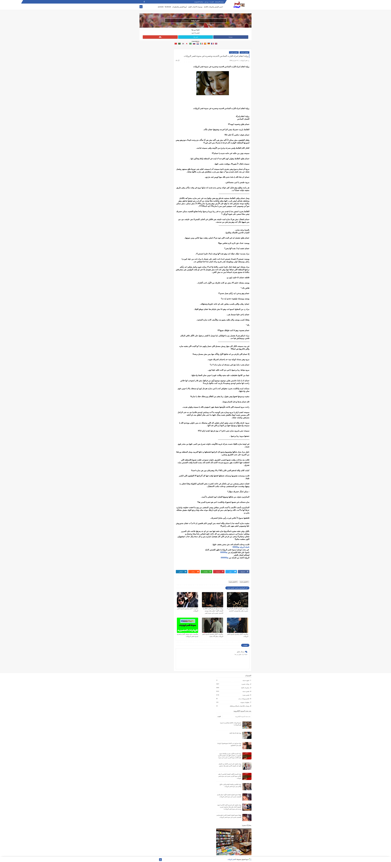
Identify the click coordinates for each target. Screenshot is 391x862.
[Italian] (201, 44)
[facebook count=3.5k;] (157, 859)
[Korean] (182, 44)
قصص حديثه (244, 52)
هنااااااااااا (223, 552)
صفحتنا (230, 37)
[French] (212, 44)
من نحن (206, 2)
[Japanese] (186, 44)
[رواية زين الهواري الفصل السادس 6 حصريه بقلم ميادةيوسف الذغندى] (237, 599)
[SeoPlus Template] (250, 859)
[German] (208, 44)
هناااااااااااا (224, 557)
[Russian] (193, 44)
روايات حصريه (245, 684)
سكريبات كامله (245, 688)
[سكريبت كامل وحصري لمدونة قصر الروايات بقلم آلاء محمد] (212, 625)
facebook (168, 7)
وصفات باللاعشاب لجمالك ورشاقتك (239, 706)
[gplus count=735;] (150, 859)
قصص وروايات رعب (243, 699)
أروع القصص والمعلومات (179, 7)
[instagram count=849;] (140, 859)
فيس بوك (195, 37)
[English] (215, 44)
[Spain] (204, 44)
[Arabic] (179, 44)
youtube (161, 7)
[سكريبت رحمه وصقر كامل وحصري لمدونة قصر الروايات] (187, 625)
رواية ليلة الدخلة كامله (235, 733)
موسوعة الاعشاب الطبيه (195, 7)
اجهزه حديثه (245, 680)
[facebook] (144, 1)
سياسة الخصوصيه (198, 2)
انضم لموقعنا (195, 21)
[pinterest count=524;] (144, 859)
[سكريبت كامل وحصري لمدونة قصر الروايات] (187, 599)
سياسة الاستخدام (219, 2)
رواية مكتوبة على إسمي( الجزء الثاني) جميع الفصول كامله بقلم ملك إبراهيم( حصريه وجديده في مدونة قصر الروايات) (229, 807)
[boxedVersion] (140, 1)
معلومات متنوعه (244, 702)
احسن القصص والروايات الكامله (213, 7)
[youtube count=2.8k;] (147, 859)
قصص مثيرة (234, 52)
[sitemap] (160, 859)
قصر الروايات (231, 859)
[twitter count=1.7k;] (154, 859)
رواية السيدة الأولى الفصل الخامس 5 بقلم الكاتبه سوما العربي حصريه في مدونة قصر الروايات (229, 776)
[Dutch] (197, 44)
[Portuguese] (190, 44)
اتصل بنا (212, 2)
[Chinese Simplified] (175, 44)
